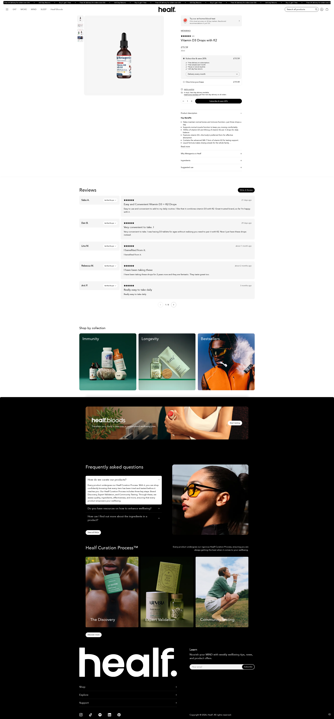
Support (84, 703)
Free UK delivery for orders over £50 (80, 3)
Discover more (94, 635)
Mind (34, 9)
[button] (211, 36)
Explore (83, 695)
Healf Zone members (191, 95)
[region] (124, 55)
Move (24, 9)
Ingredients (185, 160)
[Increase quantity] (192, 101)
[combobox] (213, 74)
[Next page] (173, 304)
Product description (189, 113)
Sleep (43, 9)
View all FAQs (93, 532)
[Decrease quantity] (183, 101)
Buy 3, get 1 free (53, 3)
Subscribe (248, 667)
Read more (185, 146)
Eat (14, 9)
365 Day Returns (32, 3)
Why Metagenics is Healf (191, 153)
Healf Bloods (57, 9)
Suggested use (187, 167)
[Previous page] (160, 304)
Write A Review (246, 190)
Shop (82, 687)
